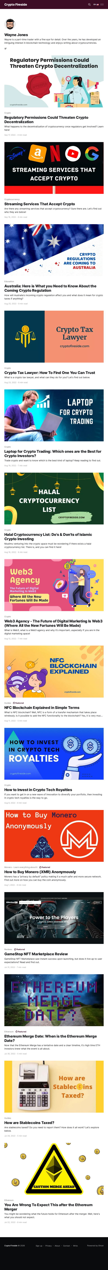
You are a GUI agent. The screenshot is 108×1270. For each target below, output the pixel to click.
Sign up (39, 1246)
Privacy (48, 1246)
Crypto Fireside (15, 4)
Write (75, 1246)
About (57, 1246)
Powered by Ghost (95, 1245)
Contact (66, 1246)
